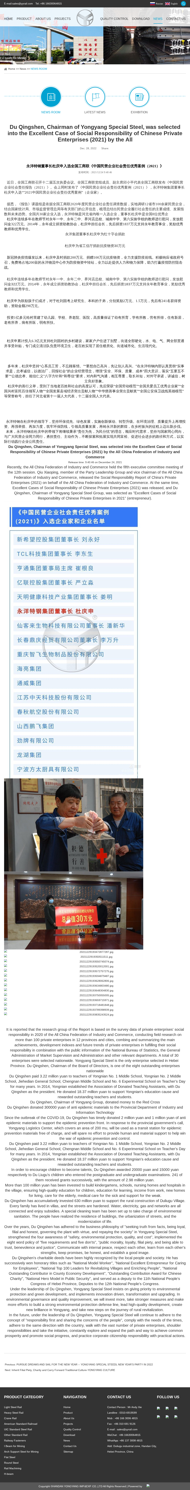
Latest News (95, 112)
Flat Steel (9, 1457)
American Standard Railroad (20, 1423)
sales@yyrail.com (22, 3)
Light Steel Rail (13, 1407)
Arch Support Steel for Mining (21, 1451)
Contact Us (176, 18)
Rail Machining (12, 1468)
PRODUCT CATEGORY (24, 1397)
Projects (63, 18)
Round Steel (11, 1462)
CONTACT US (119, 1397)
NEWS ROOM (39, 68)
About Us (43, 18)
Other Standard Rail (15, 1434)
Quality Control (114, 18)
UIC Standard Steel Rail (18, 1429)
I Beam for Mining (14, 1446)
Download (141, 18)
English (174, 3)
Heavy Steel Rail (13, 1412)
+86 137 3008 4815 (130, 1440)
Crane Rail (10, 1418)
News (158, 18)
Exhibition (139, 112)
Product (24, 18)
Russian (159, 3)
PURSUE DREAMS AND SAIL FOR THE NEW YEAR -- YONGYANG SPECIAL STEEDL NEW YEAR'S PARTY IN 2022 (85, 1364)
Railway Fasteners (15, 1440)
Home (8, 18)
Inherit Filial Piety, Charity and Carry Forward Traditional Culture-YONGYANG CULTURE (63, 1370)
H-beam (9, 1473)
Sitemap (68, 1451)
